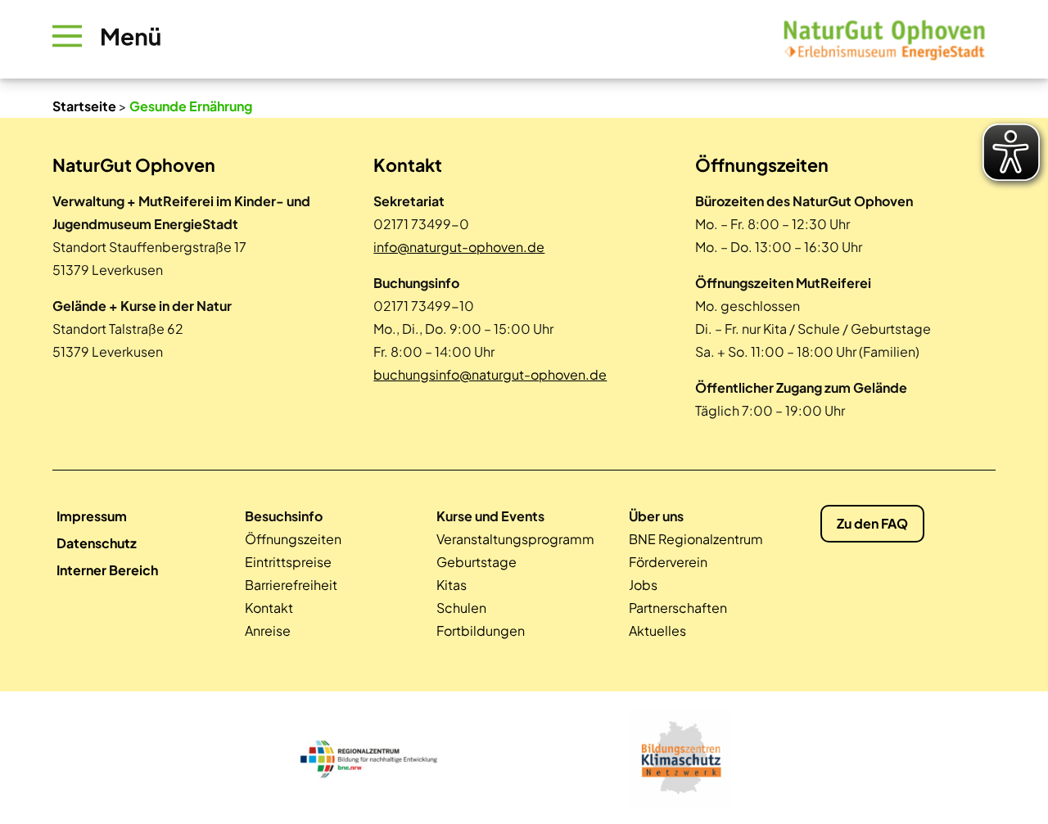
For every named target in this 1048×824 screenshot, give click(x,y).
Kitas (451, 584)
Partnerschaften (678, 607)
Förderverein (668, 561)
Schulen (461, 607)
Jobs (643, 584)
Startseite (84, 106)
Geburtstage (476, 561)
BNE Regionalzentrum (696, 538)
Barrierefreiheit (291, 584)
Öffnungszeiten (293, 538)
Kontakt (269, 607)
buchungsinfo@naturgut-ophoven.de (490, 374)
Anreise (268, 630)
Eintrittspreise (288, 561)
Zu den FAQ (872, 523)
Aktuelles (657, 630)
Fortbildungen (480, 630)
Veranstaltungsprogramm (515, 538)
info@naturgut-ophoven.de (458, 246)
